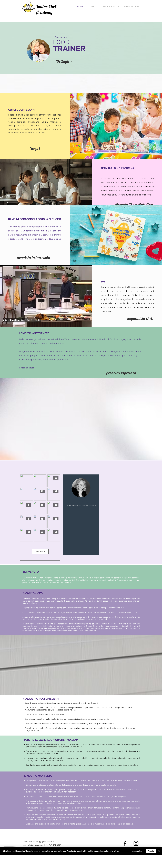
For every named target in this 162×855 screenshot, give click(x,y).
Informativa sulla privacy (109, 851)
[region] (81, 514)
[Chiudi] (158, 851)
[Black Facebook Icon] (125, 843)
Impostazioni (137, 851)
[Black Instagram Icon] (136, 843)
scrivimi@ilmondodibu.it (33, 845)
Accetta (151, 851)
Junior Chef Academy (46, 9)
